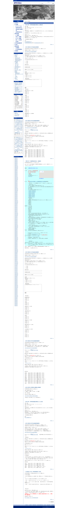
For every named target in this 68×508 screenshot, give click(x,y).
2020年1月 (16, 236)
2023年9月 (16, 191)
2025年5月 (16, 173)
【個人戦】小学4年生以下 (32, 190)
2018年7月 (16, 254)
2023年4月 (16, 196)
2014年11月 (16, 296)
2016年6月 (16, 279)
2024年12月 (16, 177)
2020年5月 (16, 232)
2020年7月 (16, 230)
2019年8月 (16, 241)
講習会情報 (17, 46)
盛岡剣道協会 (18, 3)
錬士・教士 (16, 65)
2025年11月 (16, 167)
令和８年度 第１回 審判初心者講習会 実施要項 (33, 387)
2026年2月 (16, 164)
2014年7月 (16, 299)
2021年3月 (16, 222)
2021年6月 (16, 219)
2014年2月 (16, 304)
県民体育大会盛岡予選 (19, 30)
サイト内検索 (41, 3)
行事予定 (16, 55)
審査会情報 (17, 33)
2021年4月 (16, 221)
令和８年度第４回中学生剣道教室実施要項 (32, 120)
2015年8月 (16, 289)
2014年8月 (16, 298)
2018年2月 (16, 259)
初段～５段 (16, 63)
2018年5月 (16, 256)
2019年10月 (16, 239)
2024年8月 (16, 181)
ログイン (16, 112)
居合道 (17, 41)
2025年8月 (16, 170)
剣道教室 (17, 47)
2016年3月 (16, 282)
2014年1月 (16, 305)
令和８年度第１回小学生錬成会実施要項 (32, 252)
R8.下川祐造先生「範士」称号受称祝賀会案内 (31, 497)
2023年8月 (16, 192)
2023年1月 (16, 199)
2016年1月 (16, 284)
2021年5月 (16, 220)
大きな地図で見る (41, 178)
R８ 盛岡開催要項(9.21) (28, 41)
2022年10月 (16, 202)
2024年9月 (16, 180)
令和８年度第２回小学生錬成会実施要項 (30, 51)
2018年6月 (16, 255)
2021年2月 (16, 223)
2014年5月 (16, 301)
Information (16, 54)
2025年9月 (16, 169)
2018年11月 (16, 250)
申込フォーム (34, 129)
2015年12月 (16, 285)
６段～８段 (16, 64)
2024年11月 (16, 178)
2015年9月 (16, 288)
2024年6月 (16, 183)
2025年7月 (16, 171)
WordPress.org (17, 115)
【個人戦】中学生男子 (31, 192)
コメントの (17, 114)
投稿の (16, 113)
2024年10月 (16, 179)
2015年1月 (16, 294)
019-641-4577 (30, 176)
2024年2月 (16, 187)
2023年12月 (16, 188)
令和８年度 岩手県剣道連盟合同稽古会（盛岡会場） (34, 24)
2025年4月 (16, 174)
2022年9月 (16, 203)
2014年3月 (16, 303)
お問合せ (48, 2)
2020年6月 (16, 231)
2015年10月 (16, 287)
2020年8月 (16, 229)
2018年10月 (16, 251)
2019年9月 (16, 240)
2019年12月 (16, 237)
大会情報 (16, 24)
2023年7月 (16, 193)
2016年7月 (16, 278)
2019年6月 (16, 243)
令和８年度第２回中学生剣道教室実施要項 (32, 423)
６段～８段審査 (18, 38)
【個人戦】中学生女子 (31, 193)
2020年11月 (16, 226)
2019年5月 (16, 244)
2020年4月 (16, 233)
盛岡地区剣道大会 (17, 60)
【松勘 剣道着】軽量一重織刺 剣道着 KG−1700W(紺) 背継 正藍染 (19, 150)
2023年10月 (16, 190)
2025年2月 (16, 176)
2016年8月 (16, 277)
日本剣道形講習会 (19, 49)
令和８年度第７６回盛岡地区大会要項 (38, 181)
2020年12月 (16, 225)
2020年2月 (16, 235)
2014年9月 (16, 297)
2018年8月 (16, 253)
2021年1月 (16, 224)
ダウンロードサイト (28, 142)
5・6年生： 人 (28, 282)
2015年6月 (16, 290)
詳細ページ (52, 44)
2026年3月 (16, 163)
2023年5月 (16, 195)
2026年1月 (16, 165)
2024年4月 (16, 185)
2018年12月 (16, 249)
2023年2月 (16, 198)
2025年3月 (16, 175)
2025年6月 (16, 172)
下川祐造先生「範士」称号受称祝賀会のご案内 (33, 471)
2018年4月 (16, 257)
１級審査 (17, 35)
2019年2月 (16, 247)
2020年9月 (16, 228)
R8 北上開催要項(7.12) (28, 417)
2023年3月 (16, 197)
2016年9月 (16, 276)
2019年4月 (16, 245)
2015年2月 (16, 293)
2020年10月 (16, 227)
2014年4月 (16, 302)
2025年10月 (16, 168)
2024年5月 (16, 184)
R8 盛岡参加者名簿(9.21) (28, 42)
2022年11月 (16, 201)
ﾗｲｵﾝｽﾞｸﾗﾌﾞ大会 (19, 26)
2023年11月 (16, 189)
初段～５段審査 (18, 36)
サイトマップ (52, 2)
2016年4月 (16, 281)
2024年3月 (16, 186)
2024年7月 (16, 182)
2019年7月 (16, 242)
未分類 (16, 44)
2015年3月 (16, 292)
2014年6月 (16, 300)
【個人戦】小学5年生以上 (32, 191)
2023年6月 (16, 194)
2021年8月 (16, 217)
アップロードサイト (44, 234)
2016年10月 (16, 275)
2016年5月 (16, 280)
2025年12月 (16, 166)
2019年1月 (16, 248)
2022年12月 (16, 200)
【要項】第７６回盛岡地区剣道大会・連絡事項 (33, 161)
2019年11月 (16, 238)
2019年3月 (16, 246)
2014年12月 (16, 295)
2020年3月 (16, 234)
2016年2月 (16, 283)
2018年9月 (16, 252)
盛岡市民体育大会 (19, 27)
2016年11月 (16, 274)
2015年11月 (16, 286)
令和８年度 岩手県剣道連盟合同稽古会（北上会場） (34, 401)
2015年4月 (16, 291)
